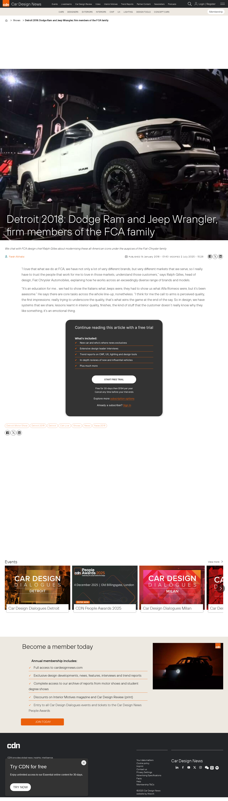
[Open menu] (222, 3)
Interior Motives (111, 4)
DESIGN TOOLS (143, 12)
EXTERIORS (87, 12)
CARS (61, 12)
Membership (216, 11)
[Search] (190, 4)
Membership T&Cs (145, 784)
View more (213, 561)
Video (98, 4)
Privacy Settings (144, 772)
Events (55, 4)
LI (177, 768)
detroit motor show (17, 425)
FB (183, 768)
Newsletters (159, 4)
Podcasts (172, 4)
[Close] (83, 762)
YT (189, 768)
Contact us (141, 769)
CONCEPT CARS (161, 12)
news (87, 425)
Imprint (139, 766)
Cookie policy (142, 763)
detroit (52, 425)
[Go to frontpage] (21, 3)
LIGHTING (128, 12)
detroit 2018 (38, 425)
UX (119, 12)
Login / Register (207, 3)
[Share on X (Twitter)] (215, 256)
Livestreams (66, 4)
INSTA (201, 768)
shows (76, 425)
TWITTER (195, 768)
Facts (139, 778)
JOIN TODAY (43, 722)
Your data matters (144, 760)
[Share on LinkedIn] (220, 256)
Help (138, 781)
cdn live (64, 425)
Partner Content (144, 4)
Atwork (150, 793)
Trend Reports (127, 4)
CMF (112, 12)
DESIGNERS (72, 12)
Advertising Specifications (148, 775)
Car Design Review (83, 4)
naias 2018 (99, 425)
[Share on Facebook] (210, 256)
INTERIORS (101, 12)
